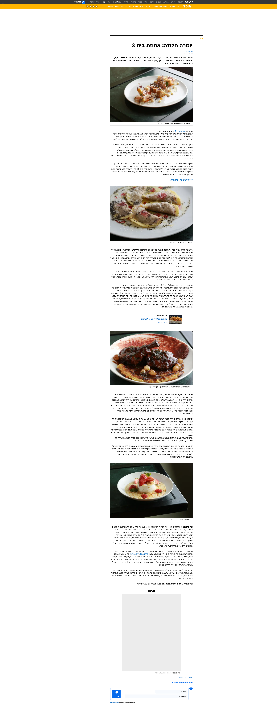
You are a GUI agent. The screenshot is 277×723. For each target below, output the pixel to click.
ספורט (173, 2)
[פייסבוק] (87, 6)
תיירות (126, 2)
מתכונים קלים (119, 6)
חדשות (180, 2)
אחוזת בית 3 (189, 677)
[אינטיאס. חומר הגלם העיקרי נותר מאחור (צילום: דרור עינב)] (151, 96)
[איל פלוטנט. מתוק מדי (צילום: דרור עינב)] (151, 492)
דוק (137, 554)
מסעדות (181, 677)
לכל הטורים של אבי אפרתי (181, 180)
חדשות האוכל (176, 6)
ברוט (132, 554)
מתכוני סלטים (129, 6)
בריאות (133, 2)
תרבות (158, 2)
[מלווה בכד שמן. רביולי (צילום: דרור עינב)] (151, 215)
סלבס (152, 2)
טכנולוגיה (118, 2)
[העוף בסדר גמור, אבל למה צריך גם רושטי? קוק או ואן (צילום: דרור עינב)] (151, 360)
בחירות (165, 2)
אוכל (140, 2)
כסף (145, 2)
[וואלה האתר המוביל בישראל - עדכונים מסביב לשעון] (189, 2)
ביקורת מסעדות (165, 6)
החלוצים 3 (144, 554)
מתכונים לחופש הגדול (152, 6)
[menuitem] (179, 2)
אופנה (110, 2)
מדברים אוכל (139, 6)
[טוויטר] (90, 6)
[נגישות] (3, 2)
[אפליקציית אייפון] (93, 6)
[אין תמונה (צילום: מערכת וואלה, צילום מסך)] (151, 634)
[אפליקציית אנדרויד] (96, 6)
